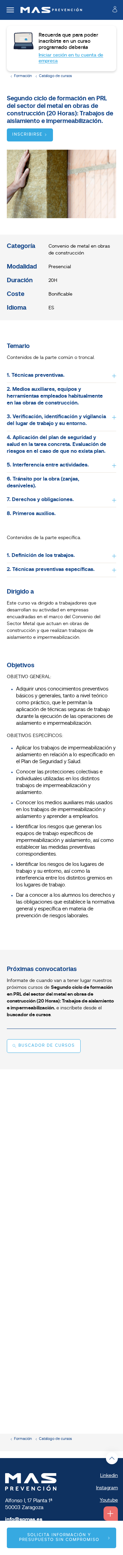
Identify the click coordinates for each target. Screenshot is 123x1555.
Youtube (109, 1500)
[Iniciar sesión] (115, 10)
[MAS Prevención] (48, 10)
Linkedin (109, 1475)
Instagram (107, 1488)
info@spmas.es (23, 1519)
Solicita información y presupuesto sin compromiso (59, 1537)
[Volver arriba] (112, 1458)
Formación (23, 76)
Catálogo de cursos (55, 76)
